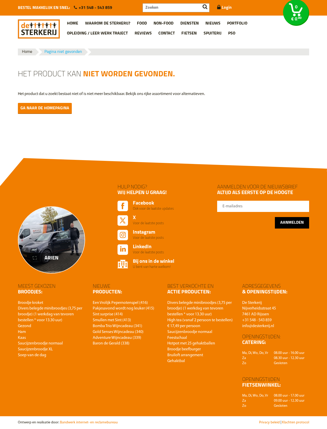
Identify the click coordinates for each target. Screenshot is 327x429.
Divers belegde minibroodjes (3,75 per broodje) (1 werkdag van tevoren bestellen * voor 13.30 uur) (50, 314)
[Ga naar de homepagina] (39, 27)
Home (72, 23)
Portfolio (237, 23)
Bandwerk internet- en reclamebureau (89, 422)
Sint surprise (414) (108, 314)
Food (142, 23)
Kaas (22, 338)
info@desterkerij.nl (258, 326)
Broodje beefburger (184, 349)
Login (226, 8)
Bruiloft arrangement (185, 355)
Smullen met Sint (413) (112, 320)
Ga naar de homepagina (44, 108)
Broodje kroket (30, 303)
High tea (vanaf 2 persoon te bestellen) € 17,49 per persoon (200, 323)
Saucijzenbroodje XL (35, 349)
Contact (166, 33)
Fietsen (189, 33)
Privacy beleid (269, 422)
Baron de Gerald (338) (111, 343)
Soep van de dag (32, 355)
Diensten (189, 23)
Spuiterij (212, 33)
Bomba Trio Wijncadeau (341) (117, 326)
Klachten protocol (295, 422)
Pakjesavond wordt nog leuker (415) (123, 308)
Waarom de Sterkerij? (107, 23)
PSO (231, 33)
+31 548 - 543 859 (95, 8)
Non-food (163, 23)
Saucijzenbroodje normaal (40, 343)
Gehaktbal (176, 361)
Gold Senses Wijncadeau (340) (118, 332)
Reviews (143, 33)
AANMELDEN (292, 223)
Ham (22, 332)
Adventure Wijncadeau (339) (117, 338)
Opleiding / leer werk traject (97, 33)
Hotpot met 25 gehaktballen (191, 343)
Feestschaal (177, 338)
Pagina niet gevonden (63, 52)
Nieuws (212, 23)
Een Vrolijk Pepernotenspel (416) (120, 303)
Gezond (24, 326)
